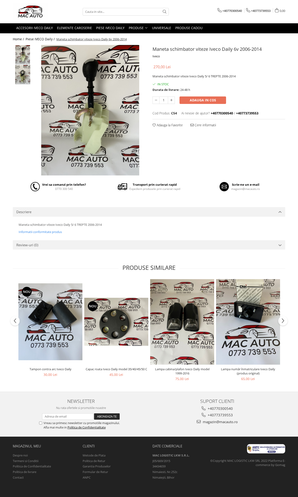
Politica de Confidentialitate (87, 427)
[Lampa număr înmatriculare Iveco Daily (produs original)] (248, 322)
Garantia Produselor (97, 466)
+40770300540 (220, 408)
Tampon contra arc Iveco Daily (50, 369)
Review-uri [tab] (27, 245)
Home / (19, 39)
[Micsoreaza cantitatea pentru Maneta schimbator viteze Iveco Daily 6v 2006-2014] (155, 100)
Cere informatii (205, 125)
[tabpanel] (90, 110)
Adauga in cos (203, 100)
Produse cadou (189, 28)
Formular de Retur (95, 472)
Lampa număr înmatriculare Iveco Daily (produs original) (248, 371)
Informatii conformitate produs (40, 232)
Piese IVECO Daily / (41, 39)
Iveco (156, 56)
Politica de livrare (24, 472)
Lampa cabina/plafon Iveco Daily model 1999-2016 (182, 371)
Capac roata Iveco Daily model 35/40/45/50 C (116, 369)
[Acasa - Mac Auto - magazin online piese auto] (36, 11)
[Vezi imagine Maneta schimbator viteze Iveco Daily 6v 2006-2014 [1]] (22, 74)
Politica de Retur (94, 461)
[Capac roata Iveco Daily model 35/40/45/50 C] (116, 322)
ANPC (87, 477)
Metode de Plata (94, 455)
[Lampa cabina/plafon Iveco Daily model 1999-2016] (182, 322)
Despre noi (20, 455)
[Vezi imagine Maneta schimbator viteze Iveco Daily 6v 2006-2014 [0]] (22, 55)
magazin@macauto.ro (220, 421)
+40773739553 (220, 415)
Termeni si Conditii (25, 461)
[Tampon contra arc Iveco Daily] (50, 321)
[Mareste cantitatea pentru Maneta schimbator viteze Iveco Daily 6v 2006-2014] (171, 100)
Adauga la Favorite (169, 125)
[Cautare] (164, 12)
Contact (18, 477)
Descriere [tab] (23, 211)
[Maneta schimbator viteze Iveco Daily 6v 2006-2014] (90, 110)
